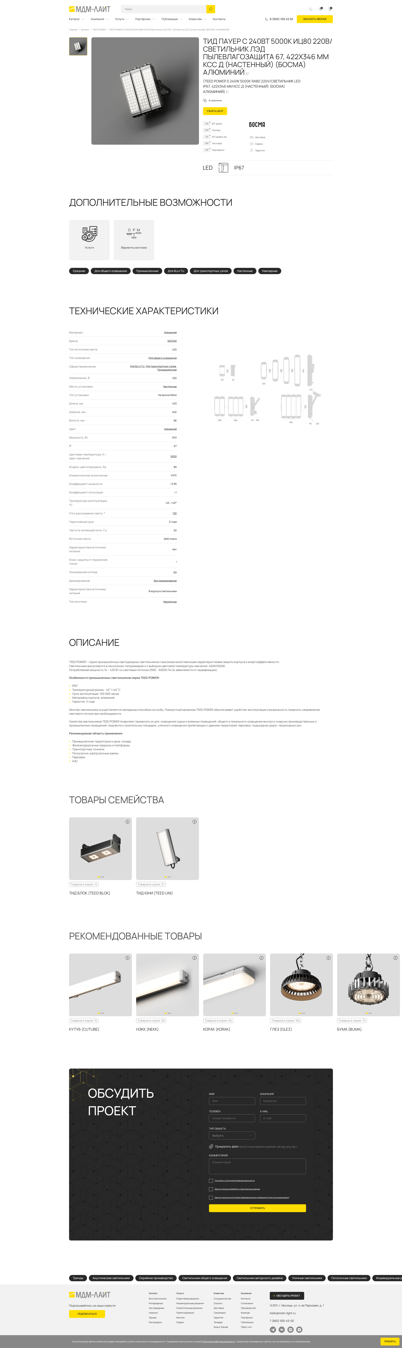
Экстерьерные (156, 1308)
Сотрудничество (222, 1298)
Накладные (269, 271)
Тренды (78, 1278)
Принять (390, 1341)
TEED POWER (99, 29)
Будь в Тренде (221, 1327)
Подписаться (87, 1314)
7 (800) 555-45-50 (282, 1321)
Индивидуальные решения (190, 1303)
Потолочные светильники (349, 1278)
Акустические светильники (111, 1278)
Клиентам (195, 19)
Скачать (218, 1303)
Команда (245, 1312)
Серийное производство (156, 1278)
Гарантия (260, 150)
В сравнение (215, 100)
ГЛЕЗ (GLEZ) (281, 1029)
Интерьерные (156, 1303)
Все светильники (158, 1298)
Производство (248, 1308)
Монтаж (180, 1317)
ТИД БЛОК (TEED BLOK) (89, 893)
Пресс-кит (246, 1327)
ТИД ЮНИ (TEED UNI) (154, 893)
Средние (79, 271)
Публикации (170, 19)
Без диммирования (165, 580)
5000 (174, 456)
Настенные (245, 271)
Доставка (260, 137)
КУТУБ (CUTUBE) (84, 1029)
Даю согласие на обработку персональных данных (237, 1189)
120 (175, 513)
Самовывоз (220, 1312)
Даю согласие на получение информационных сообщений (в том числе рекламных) (252, 1197)
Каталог (74, 19)
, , (297, 1305)
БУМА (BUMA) (349, 1029)
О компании (247, 1303)
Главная (73, 29)
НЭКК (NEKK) (147, 1029)
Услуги (119, 19)
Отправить (257, 1208)
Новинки (153, 1312)
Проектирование (185, 1312)
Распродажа (155, 1322)
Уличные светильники (307, 1278)
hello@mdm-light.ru (283, 1313)
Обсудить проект (288, 1295)
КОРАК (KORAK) (216, 1029)
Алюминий (170, 332)
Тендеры (218, 1322)
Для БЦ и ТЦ (176, 271)
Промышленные (147, 271)
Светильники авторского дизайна (260, 1278)
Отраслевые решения (187, 1298)
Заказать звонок (315, 19)
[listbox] (232, 1135)
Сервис (259, 143)
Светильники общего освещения (204, 1278)
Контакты (219, 19)
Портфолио (143, 19)
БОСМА (172, 341)
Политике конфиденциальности (218, 1341)
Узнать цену (215, 111)
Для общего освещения (111, 271)
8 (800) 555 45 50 (281, 19)
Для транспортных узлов (211, 271)
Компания (97, 19)
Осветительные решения (189, 1308)
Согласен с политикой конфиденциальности (235, 1180)
